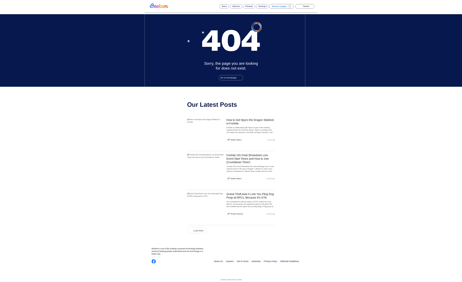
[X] (179, 261)
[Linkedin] (169, 261)
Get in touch (242, 261)
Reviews (249, 6)
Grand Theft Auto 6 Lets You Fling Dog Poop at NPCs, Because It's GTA (250, 195)
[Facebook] (154, 261)
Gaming (261, 6)
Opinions (236, 6)
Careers (230, 261)
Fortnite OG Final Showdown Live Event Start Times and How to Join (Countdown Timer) (247, 159)
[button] (300, 6)
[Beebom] (158, 8)
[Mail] (174, 261)
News (224, 6)
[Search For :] (307, 6)
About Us (218, 261)
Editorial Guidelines (289, 261)
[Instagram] (159, 261)
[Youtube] (164, 261)
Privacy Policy (270, 261)
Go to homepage (228, 78)
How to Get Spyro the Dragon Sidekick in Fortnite (250, 121)
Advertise (256, 261)
